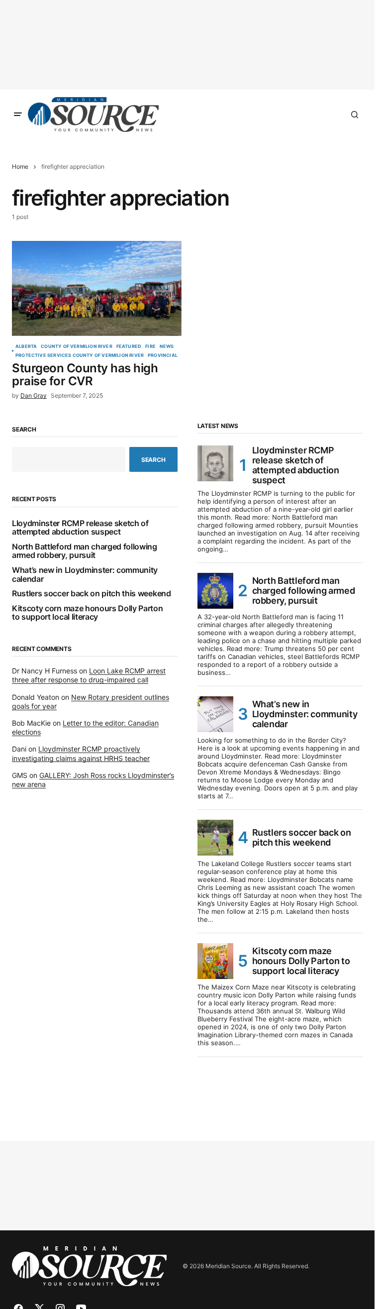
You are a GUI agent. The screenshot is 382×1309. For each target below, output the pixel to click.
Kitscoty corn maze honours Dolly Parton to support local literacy (87, 613)
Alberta (26, 346)
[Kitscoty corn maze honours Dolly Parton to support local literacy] (215, 961)
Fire (150, 346)
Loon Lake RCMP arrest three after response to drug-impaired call (89, 675)
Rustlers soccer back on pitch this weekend (91, 593)
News (167, 346)
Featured (128, 346)
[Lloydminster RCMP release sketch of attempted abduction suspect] (215, 463)
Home (20, 166)
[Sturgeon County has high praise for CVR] (97, 288)
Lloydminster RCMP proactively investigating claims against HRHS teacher (81, 753)
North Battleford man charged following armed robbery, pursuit (84, 551)
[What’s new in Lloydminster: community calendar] (215, 714)
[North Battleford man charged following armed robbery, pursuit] (215, 591)
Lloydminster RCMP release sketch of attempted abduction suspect (80, 528)
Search (24, 429)
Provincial (163, 355)
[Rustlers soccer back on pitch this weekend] (215, 838)
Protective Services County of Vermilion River (79, 355)
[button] (18, 114)
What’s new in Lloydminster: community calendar (85, 574)
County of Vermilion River (76, 346)
